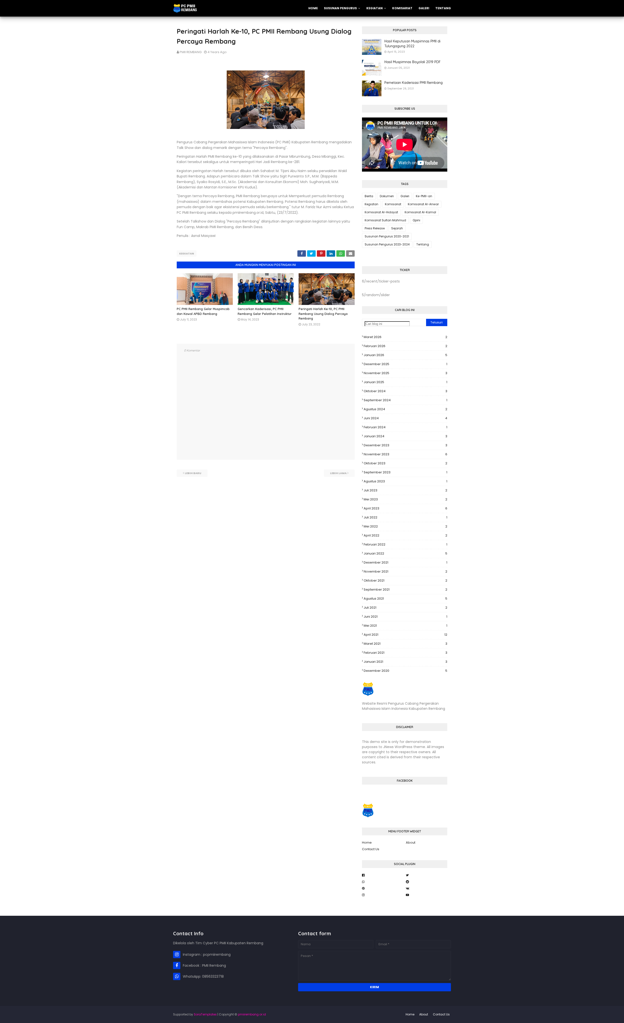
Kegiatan (186, 253)
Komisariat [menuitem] (402, 8)
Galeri (404, 196)
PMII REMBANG (191, 52)
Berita (369, 196)
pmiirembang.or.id (252, 1014)
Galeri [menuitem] (424, 8)
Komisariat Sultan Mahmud (385, 220)
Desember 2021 (405, 562)
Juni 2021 (405, 616)
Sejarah (397, 228)
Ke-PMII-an (424, 196)
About (410, 842)
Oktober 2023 (405, 463)
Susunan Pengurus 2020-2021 (387, 236)
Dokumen (387, 196)
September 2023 (405, 472)
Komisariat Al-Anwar (423, 204)
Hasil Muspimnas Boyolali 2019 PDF (412, 62)
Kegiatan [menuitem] (374, 8)
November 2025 (405, 373)
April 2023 (405, 508)
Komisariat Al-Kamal (420, 212)
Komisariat (393, 204)
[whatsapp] (382, 881)
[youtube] (426, 895)
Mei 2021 (405, 625)
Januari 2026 (405, 355)
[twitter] (426, 875)
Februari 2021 (405, 652)
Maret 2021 (405, 643)
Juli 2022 (405, 517)
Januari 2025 (405, 382)
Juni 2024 (405, 418)
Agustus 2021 (405, 598)
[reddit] (426, 881)
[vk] (426, 888)
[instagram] (382, 895)
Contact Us (370, 849)
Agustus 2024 (405, 409)
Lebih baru (193, 473)
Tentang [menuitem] (443, 8)
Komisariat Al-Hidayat (381, 212)
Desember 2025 (405, 364)
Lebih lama (338, 473)
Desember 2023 (405, 445)
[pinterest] (382, 888)
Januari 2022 (405, 553)
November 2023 (405, 454)
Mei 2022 (405, 526)
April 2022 (405, 535)
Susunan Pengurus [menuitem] (340, 8)
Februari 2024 (405, 427)
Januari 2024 (405, 436)
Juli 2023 (405, 490)
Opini (416, 220)
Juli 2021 (405, 607)
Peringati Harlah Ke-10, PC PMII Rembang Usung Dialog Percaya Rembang (323, 313)
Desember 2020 (405, 670)
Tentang (422, 244)
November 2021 (405, 571)
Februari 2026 (405, 346)
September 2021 (405, 589)
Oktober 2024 (405, 391)
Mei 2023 (405, 499)
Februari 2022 (405, 544)
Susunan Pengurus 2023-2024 (387, 244)
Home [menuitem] (313, 8)
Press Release (375, 228)
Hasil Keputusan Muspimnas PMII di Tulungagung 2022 (412, 43)
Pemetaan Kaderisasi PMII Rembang (413, 82)
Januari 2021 (405, 661)
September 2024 (405, 400)
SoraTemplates (205, 1014)
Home (367, 842)
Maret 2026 (405, 337)
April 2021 (405, 634)
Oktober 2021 (405, 580)
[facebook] (382, 875)
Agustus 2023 (405, 481)
